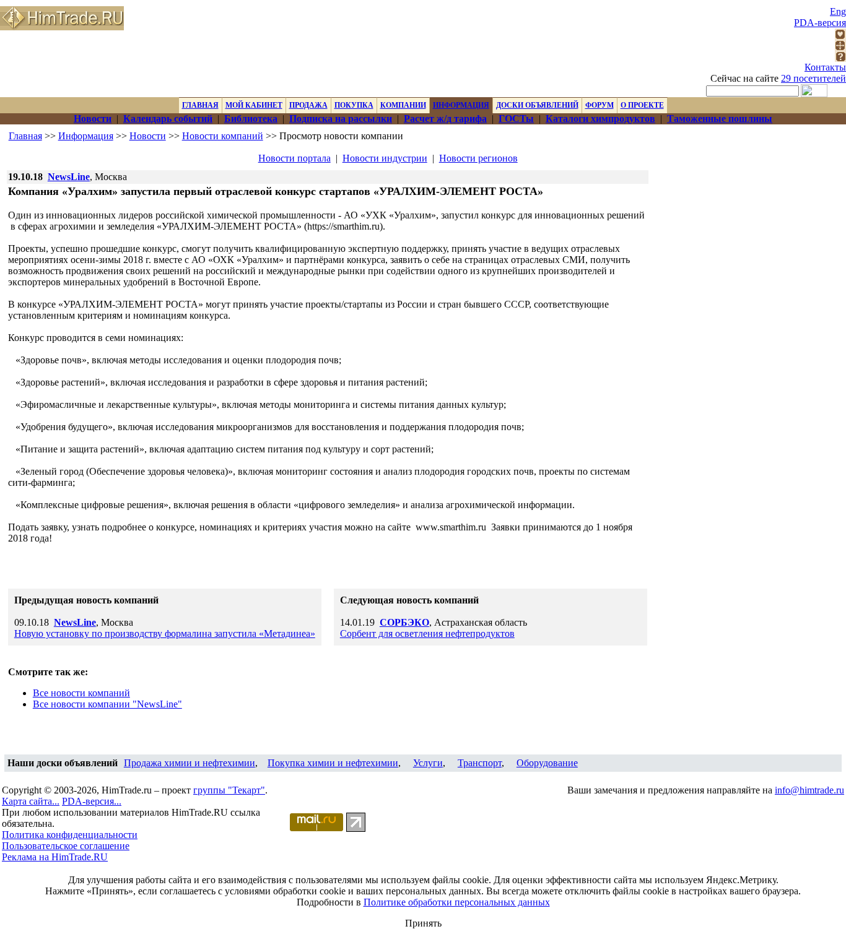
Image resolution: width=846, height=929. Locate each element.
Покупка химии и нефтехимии (333, 763)
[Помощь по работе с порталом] (840, 58)
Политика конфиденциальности (69, 834)
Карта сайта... (30, 801)
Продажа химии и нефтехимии (189, 763)
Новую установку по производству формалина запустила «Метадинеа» (164, 633)
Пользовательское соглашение (65, 845)
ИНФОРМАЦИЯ (461, 105)
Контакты (825, 67)
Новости (147, 136)
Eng (838, 11)
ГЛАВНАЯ (200, 105)
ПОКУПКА (353, 105)
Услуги (428, 763)
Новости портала (294, 158)
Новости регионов (478, 158)
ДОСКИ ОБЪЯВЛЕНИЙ (537, 105)
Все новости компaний (81, 693)
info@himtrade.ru (809, 790)
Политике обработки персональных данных (457, 902)
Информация (85, 136)
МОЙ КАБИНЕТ (253, 105)
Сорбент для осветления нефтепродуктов (427, 633)
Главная (25, 136)
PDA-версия (820, 22)
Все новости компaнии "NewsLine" (107, 704)
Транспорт (480, 763)
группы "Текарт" (229, 790)
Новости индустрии (384, 158)
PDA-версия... (91, 801)
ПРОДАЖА (308, 105)
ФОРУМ (599, 105)
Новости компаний (222, 136)
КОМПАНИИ (403, 105)
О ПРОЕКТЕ (642, 105)
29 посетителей (813, 78)
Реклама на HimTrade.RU (55, 857)
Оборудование (547, 763)
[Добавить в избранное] (840, 36)
